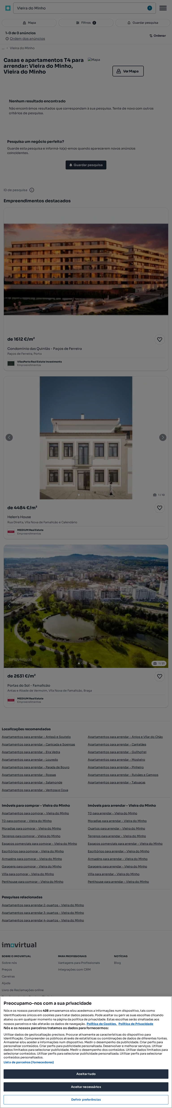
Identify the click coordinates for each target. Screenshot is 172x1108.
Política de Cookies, (102, 1024)
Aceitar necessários (86, 1087)
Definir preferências (86, 1100)
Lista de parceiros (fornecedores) (29, 1062)
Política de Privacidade (135, 1024)
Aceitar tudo (86, 1074)
